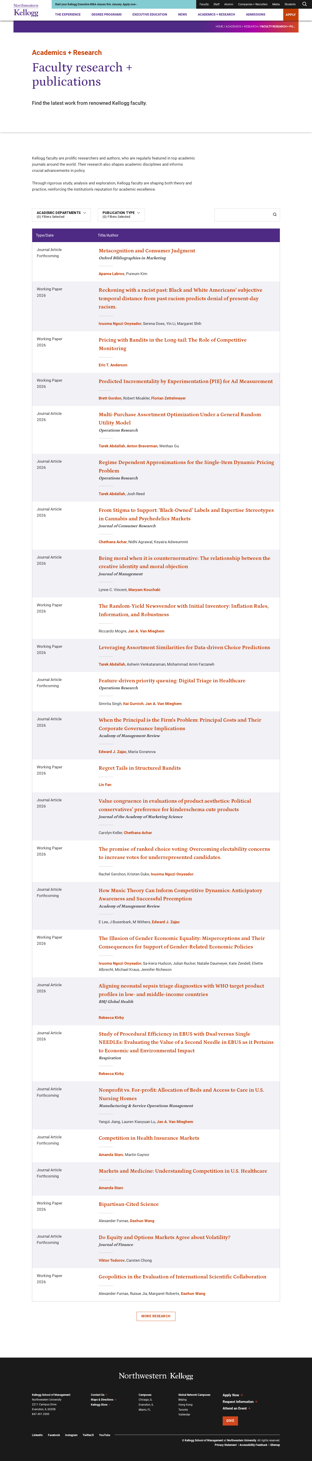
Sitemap (275, 1445)
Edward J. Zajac (113, 751)
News (182, 14)
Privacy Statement (226, 1445)
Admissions (255, 14)
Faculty (204, 4)
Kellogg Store (99, 1404)
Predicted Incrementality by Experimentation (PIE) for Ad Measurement (186, 381)
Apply (291, 14)
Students (290, 4)
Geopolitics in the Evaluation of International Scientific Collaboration (182, 1277)
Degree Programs (107, 14)
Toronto (183, 1409)
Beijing (182, 1399)
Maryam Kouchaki (144, 589)
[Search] (275, 214)
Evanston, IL (146, 1404)
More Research (156, 1316)
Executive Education (149, 14)
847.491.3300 (40, 1414)
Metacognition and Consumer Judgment (147, 251)
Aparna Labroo (111, 273)
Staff (216, 4)
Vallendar (184, 1414)
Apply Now (231, 1395)
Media (276, 4)
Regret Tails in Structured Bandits (140, 768)
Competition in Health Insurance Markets (149, 1138)
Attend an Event (235, 1408)
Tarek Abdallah (112, 446)
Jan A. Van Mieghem (146, 631)
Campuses (145, 1394)
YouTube (104, 1435)
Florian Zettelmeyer (168, 398)
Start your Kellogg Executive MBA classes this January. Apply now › (96, 4)
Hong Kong (185, 1404)
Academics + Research (216, 14)
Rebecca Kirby (111, 1017)
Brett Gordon (110, 398)
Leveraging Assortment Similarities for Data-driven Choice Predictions (184, 648)
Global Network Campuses (194, 1394)
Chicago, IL (145, 1399)
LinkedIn (37, 1435)
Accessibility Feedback (253, 1445)
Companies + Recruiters (252, 4)
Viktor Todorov (112, 1260)
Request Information (238, 1402)
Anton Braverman (142, 446)
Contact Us (97, 1394)
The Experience (68, 14)
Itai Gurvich (133, 703)
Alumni (228, 4)
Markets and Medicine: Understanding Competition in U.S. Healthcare (183, 1171)
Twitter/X (88, 1435)
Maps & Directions (102, 1399)
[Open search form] (304, 4)
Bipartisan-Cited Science (129, 1204)
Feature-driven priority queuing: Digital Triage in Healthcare (172, 681)
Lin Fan (105, 784)
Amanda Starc (111, 1154)
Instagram (71, 1435)
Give (230, 1421)
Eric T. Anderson (113, 365)
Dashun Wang (142, 1220)
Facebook (54, 1435)
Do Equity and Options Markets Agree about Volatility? (164, 1237)
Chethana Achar (113, 542)
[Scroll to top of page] (286, 1437)
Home (219, 26)
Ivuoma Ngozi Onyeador (120, 323)
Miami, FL (145, 1409)
